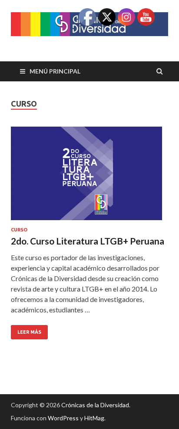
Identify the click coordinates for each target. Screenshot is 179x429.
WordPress (63, 418)
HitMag (94, 418)
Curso (19, 229)
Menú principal (55, 71)
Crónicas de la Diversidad (95, 405)
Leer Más (26, 330)
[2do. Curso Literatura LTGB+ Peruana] (89, 177)
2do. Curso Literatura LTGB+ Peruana (87, 240)
